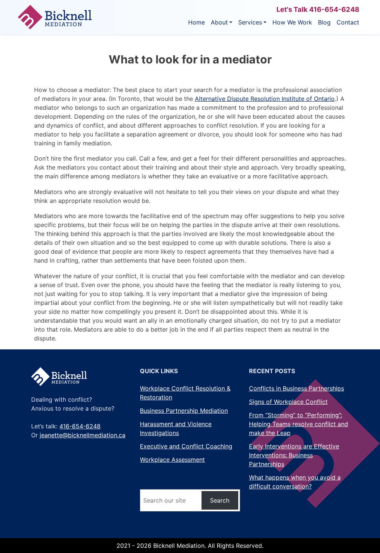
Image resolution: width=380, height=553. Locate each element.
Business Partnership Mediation (184, 410)
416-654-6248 (334, 9)
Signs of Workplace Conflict (288, 401)
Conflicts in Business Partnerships (296, 388)
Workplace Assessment (172, 459)
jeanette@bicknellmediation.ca (82, 435)
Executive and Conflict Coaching (186, 446)
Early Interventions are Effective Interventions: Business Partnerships (294, 455)
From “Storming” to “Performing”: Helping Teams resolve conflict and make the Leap (298, 424)
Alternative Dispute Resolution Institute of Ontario (265, 98)
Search (219, 500)
